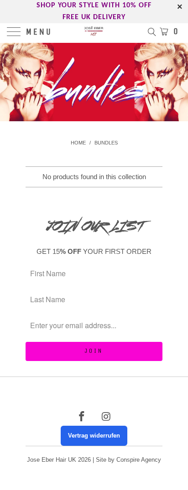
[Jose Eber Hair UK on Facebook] (82, 417)
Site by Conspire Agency (128, 459)
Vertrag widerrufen (94, 435)
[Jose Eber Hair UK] (94, 32)
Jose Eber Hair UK (51, 459)
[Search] (151, 31)
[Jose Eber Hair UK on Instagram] (106, 417)
